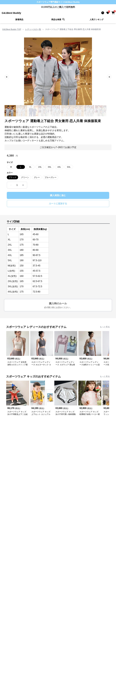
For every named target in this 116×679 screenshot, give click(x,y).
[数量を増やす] (23, 185)
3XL (49, 167)
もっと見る (105, 327)
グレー (37, 177)
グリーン (25, 177)
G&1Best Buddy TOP (11, 29)
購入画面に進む (58, 195)
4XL (59, 167)
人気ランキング (97, 19)
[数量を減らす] (11, 185)
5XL (69, 167)
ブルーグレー (50, 177)
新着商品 (19, 19)
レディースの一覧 (33, 29)
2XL (40, 167)
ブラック (12, 177)
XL (30, 167)
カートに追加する (58, 203)
